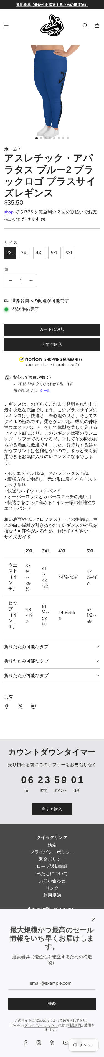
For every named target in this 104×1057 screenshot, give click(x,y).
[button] (36, 138)
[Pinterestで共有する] (33, 706)
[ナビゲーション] (6, 25)
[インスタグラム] (39, 1042)
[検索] (85, 25)
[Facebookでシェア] (7, 706)
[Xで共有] (20, 706)
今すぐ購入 (52, 344)
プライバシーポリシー (41, 1025)
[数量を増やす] (31, 280)
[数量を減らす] (10, 280)
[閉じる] (94, 919)
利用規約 (74, 1025)
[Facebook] (25, 1042)
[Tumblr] (52, 1042)
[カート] (97, 25)
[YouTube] (65, 1042)
